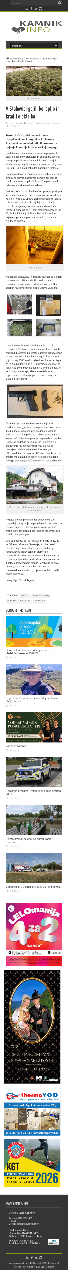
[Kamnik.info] (34, 31)
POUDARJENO (53, 123)
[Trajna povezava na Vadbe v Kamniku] (34, 741)
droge (24, 595)
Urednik (18, 123)
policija (11, 600)
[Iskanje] (59, 3)
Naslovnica (15, 58)
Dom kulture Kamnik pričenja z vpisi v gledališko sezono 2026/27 (29, 651)
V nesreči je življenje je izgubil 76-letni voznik (33, 886)
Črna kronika (31, 58)
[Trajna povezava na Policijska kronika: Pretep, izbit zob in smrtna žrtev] (34, 786)
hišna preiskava (40, 595)
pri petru (25, 600)
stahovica (40, 600)
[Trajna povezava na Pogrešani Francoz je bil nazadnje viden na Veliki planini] (34, 693)
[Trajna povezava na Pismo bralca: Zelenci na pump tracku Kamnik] (34, 834)
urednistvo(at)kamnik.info (24, 1223)
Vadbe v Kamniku (16, 746)
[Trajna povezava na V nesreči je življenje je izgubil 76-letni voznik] (34, 882)
